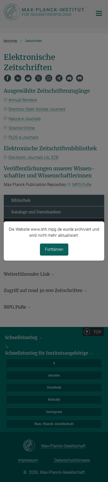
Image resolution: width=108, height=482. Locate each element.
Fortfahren (54, 249)
